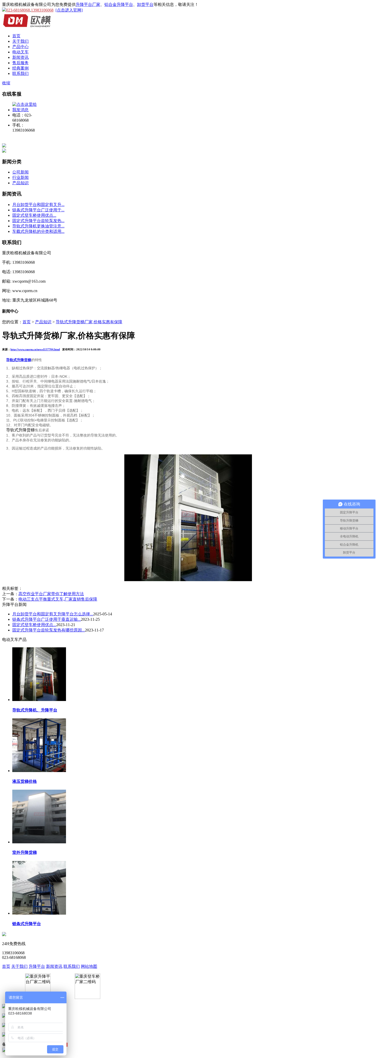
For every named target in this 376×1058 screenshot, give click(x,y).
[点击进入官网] (69, 10)
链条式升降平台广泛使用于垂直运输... (46, 619)
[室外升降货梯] (39, 841)
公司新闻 (20, 172)
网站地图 (89, 966)
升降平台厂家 (88, 4)
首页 (16, 36)
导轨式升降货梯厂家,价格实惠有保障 (89, 322)
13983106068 (42, 10)
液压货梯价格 (24, 781)
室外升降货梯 (24, 852)
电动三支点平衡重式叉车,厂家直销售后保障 (57, 599)
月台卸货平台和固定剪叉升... (38, 204)
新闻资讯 (20, 57)
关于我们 (20, 41)
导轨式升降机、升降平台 (34, 710)
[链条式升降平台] (39, 913)
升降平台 (37, 966)
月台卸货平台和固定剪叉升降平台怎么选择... (52, 614)
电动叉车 (20, 52)
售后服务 (20, 63)
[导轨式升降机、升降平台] (39, 699)
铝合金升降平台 (118, 4)
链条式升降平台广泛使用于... (38, 210)
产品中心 (20, 46)
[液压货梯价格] (39, 770)
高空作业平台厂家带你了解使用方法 (51, 594)
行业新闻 (20, 177)
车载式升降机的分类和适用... (38, 231)
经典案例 (20, 68)
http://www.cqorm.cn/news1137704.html (35, 349)
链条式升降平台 (26, 924)
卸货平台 (145, 4)
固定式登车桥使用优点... (34, 215)
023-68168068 (18, 10)
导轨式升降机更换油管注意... (38, 226)
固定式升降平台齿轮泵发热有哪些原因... (48, 630)
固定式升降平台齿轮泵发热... (38, 220)
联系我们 (20, 73)
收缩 (6, 83)
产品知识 (20, 183)
